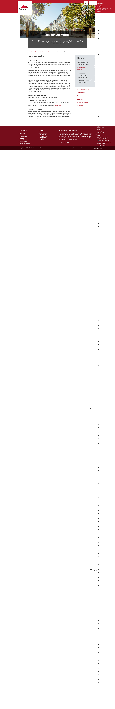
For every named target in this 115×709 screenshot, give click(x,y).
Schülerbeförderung (101, 454)
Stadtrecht (99, 123)
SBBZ (98, 449)
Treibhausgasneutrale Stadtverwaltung (106, 300)
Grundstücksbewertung (102, 27)
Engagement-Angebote (99, 397)
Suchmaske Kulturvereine (105, 628)
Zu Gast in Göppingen (99, 606)
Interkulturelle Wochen (102, 612)
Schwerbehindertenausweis (103, 272)
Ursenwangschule (103, 440)
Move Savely (100, 392)
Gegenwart (99, 84)
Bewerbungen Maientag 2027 (104, 693)
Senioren (96, 242)
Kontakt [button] (22, 138)
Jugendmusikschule (99, 462)
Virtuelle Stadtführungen (102, 86)
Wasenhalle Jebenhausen (103, 288)
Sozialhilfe (99, 274)
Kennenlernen (94, 80)
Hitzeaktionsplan (101, 306)
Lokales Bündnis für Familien (101, 293)
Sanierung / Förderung (102, 52)
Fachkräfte (96, 355)
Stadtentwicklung (98, 314)
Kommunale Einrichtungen (103, 411)
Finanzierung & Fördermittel (100, 402)
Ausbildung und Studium (100, 9)
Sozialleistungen (98, 257)
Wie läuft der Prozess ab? (105, 617)
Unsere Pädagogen (103, 469)
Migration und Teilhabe (102, 137)
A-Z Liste (99, 186)
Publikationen (102, 652)
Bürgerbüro (96, 190)
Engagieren (94, 394)
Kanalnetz (99, 167)
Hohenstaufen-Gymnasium (103, 376)
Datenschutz (97, 73)
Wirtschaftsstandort (98, 148)
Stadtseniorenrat (101, 244)
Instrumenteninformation (105, 483)
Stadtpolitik (96, 103)
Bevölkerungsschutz (99, 65)
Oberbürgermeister (101, 105)
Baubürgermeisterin (101, 108)
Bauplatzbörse (100, 25)
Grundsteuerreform (103, 40)
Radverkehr (99, 339)
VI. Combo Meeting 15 (104, 537)
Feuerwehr (96, 156)
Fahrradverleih (102, 344)
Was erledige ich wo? (99, 183)
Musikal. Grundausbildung (105, 481)
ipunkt (95, 633)
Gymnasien (99, 448)
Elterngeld (99, 258)
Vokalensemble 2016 (104, 526)
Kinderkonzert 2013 (104, 558)
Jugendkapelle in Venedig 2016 (106, 524)
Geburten (99, 194)
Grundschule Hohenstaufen (105, 426)
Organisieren (94, 182)
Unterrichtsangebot (101, 478)
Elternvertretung (103, 470)
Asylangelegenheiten (101, 199)
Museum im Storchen (102, 642)
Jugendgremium (100, 241)
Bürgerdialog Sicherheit (102, 389)
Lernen (93, 408)
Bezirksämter (97, 210)
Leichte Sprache (98, 76)
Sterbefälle (99, 196)
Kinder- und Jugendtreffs (102, 236)
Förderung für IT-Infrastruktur (103, 360)
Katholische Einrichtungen (103, 413)
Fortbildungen (97, 403)
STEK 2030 (102, 319)
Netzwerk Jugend (101, 239)
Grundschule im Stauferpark (106, 429)
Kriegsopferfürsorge (101, 263)
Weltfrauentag (102, 145)
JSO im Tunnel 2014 (104, 542)
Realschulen (99, 446)
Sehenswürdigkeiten (99, 604)
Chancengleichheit (101, 143)
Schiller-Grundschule (104, 435)
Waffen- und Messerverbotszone (104, 390)
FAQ (98, 174)
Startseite (32, 51)
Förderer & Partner (101, 591)
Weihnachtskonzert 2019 (105, 512)
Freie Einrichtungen (101, 416)
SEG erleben (99, 164)
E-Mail (80, 69)
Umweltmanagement (102, 166)
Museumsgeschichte (104, 649)
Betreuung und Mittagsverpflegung (105, 456)
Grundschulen (100, 419)
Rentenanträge (100, 269)
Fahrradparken (102, 343)
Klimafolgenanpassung (99, 304)
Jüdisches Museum (101, 665)
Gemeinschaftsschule (102, 445)
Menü (95, 570)
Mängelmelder (97, 255)
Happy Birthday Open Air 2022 (106, 507)
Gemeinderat (100, 110)
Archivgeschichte (101, 706)
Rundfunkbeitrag (101, 271)
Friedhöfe (96, 250)
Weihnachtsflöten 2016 (104, 518)
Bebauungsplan (100, 49)
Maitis (98, 102)
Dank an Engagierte (98, 405)
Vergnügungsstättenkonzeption (106, 327)
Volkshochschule (98, 598)
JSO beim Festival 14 (104, 547)
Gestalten (93, 295)
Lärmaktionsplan (101, 352)
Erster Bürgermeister (101, 107)
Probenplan (102, 493)
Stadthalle (99, 284)
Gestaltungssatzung (104, 320)
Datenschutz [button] (23, 134)
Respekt (98, 147)
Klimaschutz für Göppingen (103, 301)
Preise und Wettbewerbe (102, 280)
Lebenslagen (100, 185)
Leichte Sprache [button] (23, 139)
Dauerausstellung (103, 650)
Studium (99, 13)
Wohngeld (99, 276)
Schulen (96, 418)
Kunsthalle (96, 695)
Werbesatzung (102, 322)
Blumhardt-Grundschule (105, 421)
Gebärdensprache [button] (24, 141)
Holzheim (99, 99)
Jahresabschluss (103, 119)
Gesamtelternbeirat (101, 459)
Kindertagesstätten (98, 410)
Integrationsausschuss (104, 140)
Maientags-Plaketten (101, 692)
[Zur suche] (86, 3)
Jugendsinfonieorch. (101, 491)
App (98, 593)
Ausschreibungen (98, 57)
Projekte (99, 170)
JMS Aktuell (99, 464)
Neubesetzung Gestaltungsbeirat (107, 335)
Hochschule (97, 461)
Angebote (99, 178)
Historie (98, 172)
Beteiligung (96, 296)
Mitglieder (101, 111)
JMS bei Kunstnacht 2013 (105, 564)
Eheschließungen (101, 193)
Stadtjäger (96, 249)
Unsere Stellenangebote (102, 596)
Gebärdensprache (98, 78)
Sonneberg (99, 131)
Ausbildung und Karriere (102, 161)
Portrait (96, 81)
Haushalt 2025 (102, 116)
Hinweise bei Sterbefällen (103, 253)
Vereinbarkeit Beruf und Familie (104, 8)
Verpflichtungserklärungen (103, 204)
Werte (95, 134)
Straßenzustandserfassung (103, 354)
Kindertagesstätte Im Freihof (103, 371)
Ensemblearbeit (100, 488)
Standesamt (97, 191)
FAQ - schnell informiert (102, 595)
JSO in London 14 (103, 545)
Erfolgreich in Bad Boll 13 (105, 566)
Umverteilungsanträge (102, 206)
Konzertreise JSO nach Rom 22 (106, 504)
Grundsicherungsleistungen (103, 261)
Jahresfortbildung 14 (104, 548)
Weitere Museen (100, 687)
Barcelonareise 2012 (104, 575)
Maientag (96, 689)
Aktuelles (101, 644)
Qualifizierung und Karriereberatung (105, 357)
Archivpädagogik (101, 708)
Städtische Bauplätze (102, 24)
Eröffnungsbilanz (103, 118)
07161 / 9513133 (59, 105)
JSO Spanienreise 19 (104, 513)
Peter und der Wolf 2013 (105, 569)
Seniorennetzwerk (101, 247)
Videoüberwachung (101, 387)
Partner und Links (103, 654)
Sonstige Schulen (101, 451)
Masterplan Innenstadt (104, 330)
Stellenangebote (98, 6)
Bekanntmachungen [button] (25, 143)
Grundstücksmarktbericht (105, 36)
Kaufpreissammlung (104, 33)
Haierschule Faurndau (104, 430)
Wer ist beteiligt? (103, 620)
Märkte (95, 698)
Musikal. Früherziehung (104, 480)
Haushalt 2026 (102, 115)
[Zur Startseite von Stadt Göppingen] (25, 8)
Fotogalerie (102, 497)
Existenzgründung (98, 359)
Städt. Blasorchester (101, 499)
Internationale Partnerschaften (106, 472)
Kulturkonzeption (101, 615)
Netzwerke (99, 279)
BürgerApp (96, 68)
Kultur (95, 607)
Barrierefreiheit (97, 75)
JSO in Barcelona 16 (104, 521)
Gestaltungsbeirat (101, 333)
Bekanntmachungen (99, 67)
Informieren (94, 1)
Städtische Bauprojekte (99, 368)
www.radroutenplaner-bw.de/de (37, 118)
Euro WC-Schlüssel (101, 260)
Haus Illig (101, 467)
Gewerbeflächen (98, 153)
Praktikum (99, 14)
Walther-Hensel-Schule (104, 443)
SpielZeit (99, 609)
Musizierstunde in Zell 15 (105, 540)
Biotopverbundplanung (102, 311)
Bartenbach (99, 91)
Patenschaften (100, 132)
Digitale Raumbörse (104, 623)
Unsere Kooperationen (102, 475)
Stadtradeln (102, 349)
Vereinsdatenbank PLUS (99, 398)
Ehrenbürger (99, 88)
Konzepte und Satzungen (103, 317)
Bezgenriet (99, 92)
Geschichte (99, 83)
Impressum (96, 72)
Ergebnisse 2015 (106, 532)
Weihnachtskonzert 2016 (105, 520)
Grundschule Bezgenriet (105, 424)
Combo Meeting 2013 (104, 555)
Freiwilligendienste (101, 16)
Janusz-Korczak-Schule (104, 432)
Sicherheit (96, 384)
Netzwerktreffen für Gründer (105, 365)
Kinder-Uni (96, 599)
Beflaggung (99, 121)
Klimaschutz (97, 298)
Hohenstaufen (100, 97)
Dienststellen (97, 188)
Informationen (100, 162)
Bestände (99, 705)
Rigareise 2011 (102, 579)
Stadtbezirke (97, 89)
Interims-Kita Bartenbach (102, 379)
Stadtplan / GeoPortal (99, 17)
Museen (96, 641)
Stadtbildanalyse (103, 328)
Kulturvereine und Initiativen (103, 626)
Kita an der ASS (100, 378)
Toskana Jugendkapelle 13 (105, 553)
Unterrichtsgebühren (101, 485)
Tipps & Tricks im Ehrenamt (100, 406)
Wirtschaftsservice (98, 277)
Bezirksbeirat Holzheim (104, 226)
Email (42, 139)
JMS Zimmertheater (101, 381)
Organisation (100, 159)
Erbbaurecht (99, 41)
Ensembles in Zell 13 (104, 567)
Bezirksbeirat (102, 213)
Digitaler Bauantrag (101, 46)
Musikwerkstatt (103, 489)
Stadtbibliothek (97, 697)
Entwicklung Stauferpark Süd (103, 336)
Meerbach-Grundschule (104, 434)
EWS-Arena (99, 287)
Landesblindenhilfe (101, 265)
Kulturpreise (99, 625)
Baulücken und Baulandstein (103, 43)
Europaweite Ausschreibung (103, 59)
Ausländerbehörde (98, 198)
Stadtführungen (97, 631)
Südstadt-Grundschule (104, 437)
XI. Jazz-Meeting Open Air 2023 (106, 583)
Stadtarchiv (96, 703)
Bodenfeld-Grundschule (104, 422)
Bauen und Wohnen (98, 21)
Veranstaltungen (98, 5)
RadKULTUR (102, 346)
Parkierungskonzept (101, 351)
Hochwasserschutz (101, 308)
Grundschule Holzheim (102, 375)
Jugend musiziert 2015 (104, 531)
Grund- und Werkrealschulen (103, 442)
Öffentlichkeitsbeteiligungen (103, 48)
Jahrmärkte (99, 701)
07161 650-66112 (81, 67)
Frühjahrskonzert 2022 (104, 510)
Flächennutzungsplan (102, 51)
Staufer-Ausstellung (101, 676)
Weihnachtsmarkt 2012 (104, 572)
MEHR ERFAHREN (64, 142)
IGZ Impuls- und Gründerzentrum (104, 362)
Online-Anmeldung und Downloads (105, 590)
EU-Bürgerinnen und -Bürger (103, 202)
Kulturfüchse (100, 611)
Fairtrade (99, 135)
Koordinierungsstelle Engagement (102, 395)
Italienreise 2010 (103, 582)
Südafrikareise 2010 (104, 580)
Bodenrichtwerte (103, 32)
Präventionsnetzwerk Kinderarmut (102, 292)
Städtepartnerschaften (99, 124)
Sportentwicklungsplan (102, 638)
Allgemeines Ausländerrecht (103, 201)
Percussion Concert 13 (104, 552)
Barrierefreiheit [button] (23, 136)
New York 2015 (102, 528)
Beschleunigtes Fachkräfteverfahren (105, 207)
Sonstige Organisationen (102, 636)
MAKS (95, 601)
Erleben (93, 603)
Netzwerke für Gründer (102, 363)
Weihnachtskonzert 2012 (105, 571)
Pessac (98, 129)
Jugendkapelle (100, 496)
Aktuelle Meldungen (98, 3)
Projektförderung (101, 180)
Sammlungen (102, 658)
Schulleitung (100, 588)
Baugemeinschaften (101, 44)
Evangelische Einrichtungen (103, 414)
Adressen (99, 245)
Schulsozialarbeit (101, 237)
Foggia (98, 126)
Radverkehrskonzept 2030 (105, 341)
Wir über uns (100, 465)
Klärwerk (99, 169)
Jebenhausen (100, 100)
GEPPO (95, 70)
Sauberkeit (96, 383)
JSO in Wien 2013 (103, 556)
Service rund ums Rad (104, 347)
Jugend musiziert (101, 477)
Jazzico (98, 494)
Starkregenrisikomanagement (104, 309)
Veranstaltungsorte (98, 282)
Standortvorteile (100, 150)
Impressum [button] (22, 133)
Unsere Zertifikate (103, 473)
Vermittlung (102, 647)
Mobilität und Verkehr (99, 338)
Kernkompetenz (100, 151)
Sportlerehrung (100, 639)
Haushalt (99, 113)
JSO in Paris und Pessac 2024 (106, 587)
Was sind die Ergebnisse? (105, 622)
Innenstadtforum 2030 (102, 316)
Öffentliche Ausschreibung (103, 60)
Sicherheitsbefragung (102, 386)
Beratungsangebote (101, 367)
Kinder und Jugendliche (99, 234)
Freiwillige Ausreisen (101, 209)
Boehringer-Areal (100, 373)
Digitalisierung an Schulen (103, 453)
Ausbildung (99, 11)
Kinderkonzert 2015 (104, 529)
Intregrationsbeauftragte (105, 139)
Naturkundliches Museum (103, 655)
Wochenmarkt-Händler (102, 700)
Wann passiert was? (104, 619)
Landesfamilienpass (101, 266)
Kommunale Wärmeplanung (103, 303)
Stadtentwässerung (98, 158)
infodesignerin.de (77, 148)
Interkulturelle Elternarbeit (105, 142)
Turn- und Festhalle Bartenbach (104, 290)
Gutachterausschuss (104, 30)
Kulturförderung (100, 614)
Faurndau (99, 94)
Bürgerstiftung (97, 175)
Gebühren (101, 38)
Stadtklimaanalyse (101, 312)
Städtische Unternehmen (100, 154)
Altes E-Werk (100, 285)
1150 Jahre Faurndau (104, 95)
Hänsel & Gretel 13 (103, 550)
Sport (95, 634)
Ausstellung (102, 682)
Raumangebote (97, 400)
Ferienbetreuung (100, 457)
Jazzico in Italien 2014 (104, 544)
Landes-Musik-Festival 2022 (106, 508)
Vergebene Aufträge (101, 64)
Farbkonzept (102, 324)
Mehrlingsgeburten (101, 268)
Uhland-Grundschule (104, 438)
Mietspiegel (99, 22)
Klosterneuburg (100, 127)
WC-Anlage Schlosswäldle (103, 370)
